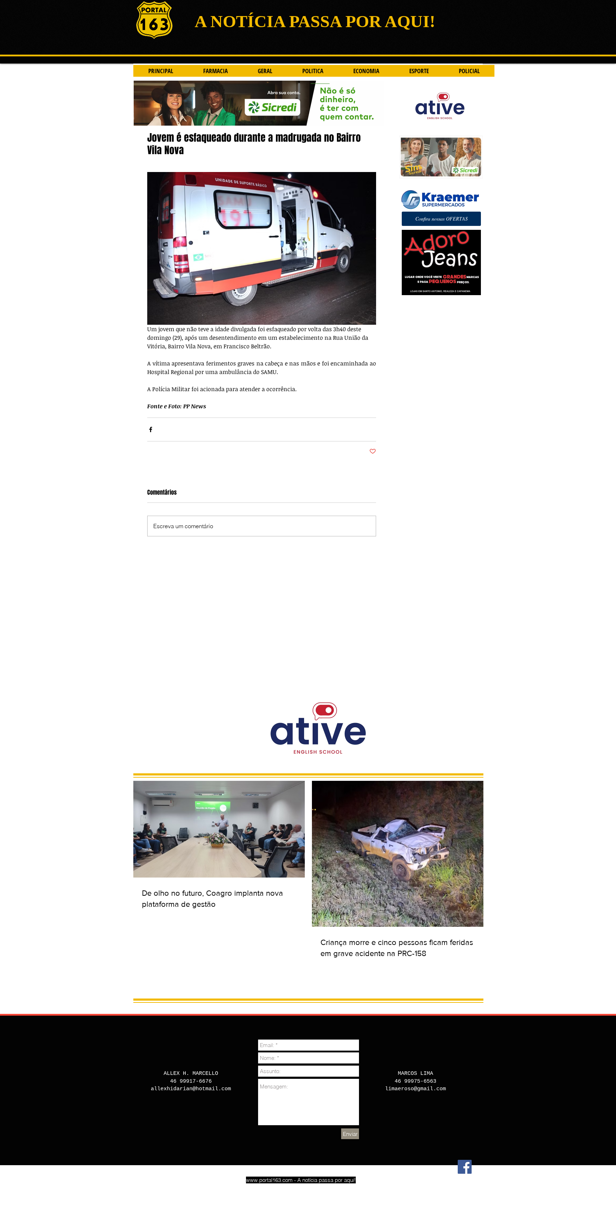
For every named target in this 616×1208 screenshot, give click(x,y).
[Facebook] (465, 1167)
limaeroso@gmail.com (415, 1089)
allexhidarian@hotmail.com (191, 1089)
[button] (441, 219)
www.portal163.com (269, 1180)
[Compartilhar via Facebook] (150, 429)
